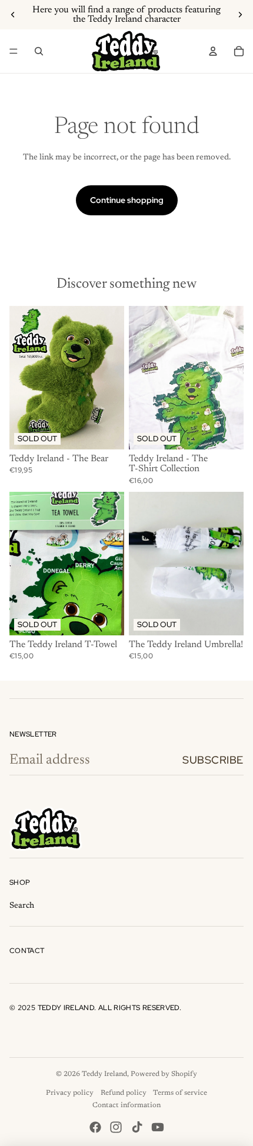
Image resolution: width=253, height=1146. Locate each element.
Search (21, 906)
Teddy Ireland (104, 1074)
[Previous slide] (13, 15)
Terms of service (180, 1093)
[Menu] (13, 51)
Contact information (126, 1105)
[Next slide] (240, 15)
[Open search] (39, 51)
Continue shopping (127, 200)
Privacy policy (70, 1093)
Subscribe (213, 760)
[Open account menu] (213, 51)
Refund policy (124, 1093)
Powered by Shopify (164, 1074)
